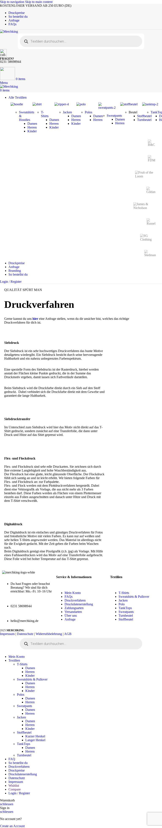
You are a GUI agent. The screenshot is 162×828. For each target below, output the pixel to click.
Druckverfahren (75, 600)
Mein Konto (73, 593)
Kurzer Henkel (35, 736)
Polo (122, 604)
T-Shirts (45, 114)
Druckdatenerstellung (79, 604)
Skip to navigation (12, 2)
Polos (88, 112)
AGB (68, 634)
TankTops (125, 608)
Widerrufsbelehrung (49, 634)
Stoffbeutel (126, 619)
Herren (30, 672)
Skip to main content (39, 2)
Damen (30, 668)
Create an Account (12, 826)
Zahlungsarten (74, 608)
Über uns (71, 615)
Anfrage (70, 619)
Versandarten (73, 612)
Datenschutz (25, 634)
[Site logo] (9, 31)
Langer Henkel (35, 740)
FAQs (69, 596)
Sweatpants (114, 115)
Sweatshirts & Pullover (134, 596)
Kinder (30, 675)
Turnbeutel (126, 615)
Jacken (67, 112)
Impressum (7, 634)
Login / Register (19, 793)
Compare (14, 789)
